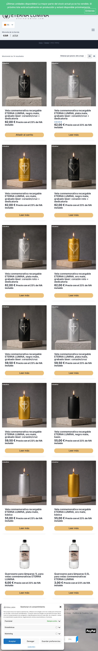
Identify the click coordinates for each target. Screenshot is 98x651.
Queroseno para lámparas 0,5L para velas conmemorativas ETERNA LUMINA (72, 576)
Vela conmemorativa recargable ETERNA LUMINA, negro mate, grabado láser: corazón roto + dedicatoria (72, 197)
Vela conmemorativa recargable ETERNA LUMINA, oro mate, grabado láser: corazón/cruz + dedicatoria (23, 197)
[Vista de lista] (94, 56)
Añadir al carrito (24, 134)
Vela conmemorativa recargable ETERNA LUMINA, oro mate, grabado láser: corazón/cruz (23, 434)
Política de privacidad (69, 609)
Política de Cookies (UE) (83, 613)
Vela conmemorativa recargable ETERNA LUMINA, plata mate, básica (23, 512)
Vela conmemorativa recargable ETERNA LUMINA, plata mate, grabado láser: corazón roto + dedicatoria (23, 277)
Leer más (74, 134)
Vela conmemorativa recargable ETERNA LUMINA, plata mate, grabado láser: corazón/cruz (72, 357)
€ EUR (5, 35)
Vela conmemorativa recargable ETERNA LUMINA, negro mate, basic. (72, 434)
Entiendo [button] (90, 11)
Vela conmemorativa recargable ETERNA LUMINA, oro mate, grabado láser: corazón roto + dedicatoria (72, 277)
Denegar (30, 641)
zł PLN (15, 35)
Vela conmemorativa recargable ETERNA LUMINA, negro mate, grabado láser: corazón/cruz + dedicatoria (23, 114)
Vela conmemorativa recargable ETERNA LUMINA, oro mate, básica (72, 512)
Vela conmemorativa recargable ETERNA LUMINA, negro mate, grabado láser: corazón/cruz (23, 357)
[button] (60, 607)
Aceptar (12, 641)
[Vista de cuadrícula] (89, 56)
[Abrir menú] (93, 30)
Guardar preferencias (51, 641)
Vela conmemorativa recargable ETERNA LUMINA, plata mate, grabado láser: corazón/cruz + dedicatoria (72, 114)
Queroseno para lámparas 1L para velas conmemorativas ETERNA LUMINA (24, 576)
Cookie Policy (31, 646)
